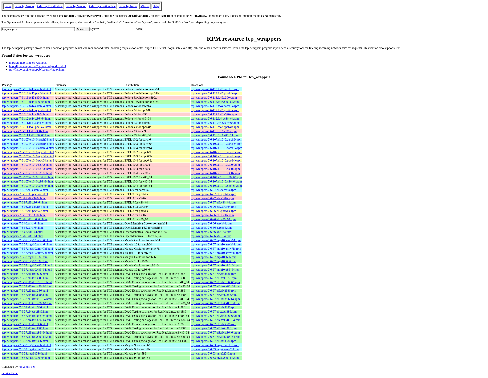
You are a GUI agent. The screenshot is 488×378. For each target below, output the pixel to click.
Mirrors (144, 6)
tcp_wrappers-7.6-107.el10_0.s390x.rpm (215, 164)
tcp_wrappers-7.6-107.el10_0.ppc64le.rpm (216, 152)
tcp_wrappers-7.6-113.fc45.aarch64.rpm (215, 89)
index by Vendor (76, 6)
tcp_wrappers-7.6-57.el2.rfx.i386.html (25, 341)
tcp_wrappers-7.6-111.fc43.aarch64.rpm (215, 122)
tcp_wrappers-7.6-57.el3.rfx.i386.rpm (213, 324)
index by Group (24, 6)
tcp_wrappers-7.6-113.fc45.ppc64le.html (26, 93)
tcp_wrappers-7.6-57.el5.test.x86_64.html (27, 303)
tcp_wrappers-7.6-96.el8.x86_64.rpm (213, 219)
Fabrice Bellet (10, 373)
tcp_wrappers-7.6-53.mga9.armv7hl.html (26, 349)
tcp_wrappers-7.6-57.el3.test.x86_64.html (27, 336)
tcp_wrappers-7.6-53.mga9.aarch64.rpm (215, 345)
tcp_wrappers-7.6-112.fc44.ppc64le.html (26, 110)
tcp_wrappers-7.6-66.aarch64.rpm (211, 223)
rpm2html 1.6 (26, 366)
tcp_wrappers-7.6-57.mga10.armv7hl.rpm (216, 248)
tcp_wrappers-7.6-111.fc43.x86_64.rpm (214, 135)
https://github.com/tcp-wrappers (28, 62)
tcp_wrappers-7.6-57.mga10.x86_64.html (27, 265)
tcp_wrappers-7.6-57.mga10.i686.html (25, 257)
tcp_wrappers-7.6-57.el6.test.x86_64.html (27, 286)
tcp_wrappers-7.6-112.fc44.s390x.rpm (214, 114)
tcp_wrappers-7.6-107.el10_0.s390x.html (27, 164)
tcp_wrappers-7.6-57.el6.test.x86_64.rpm (215, 286)
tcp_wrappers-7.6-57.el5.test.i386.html (25, 294)
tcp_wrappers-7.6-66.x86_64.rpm (211, 231)
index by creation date (102, 6)
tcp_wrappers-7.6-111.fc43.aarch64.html (26, 122)
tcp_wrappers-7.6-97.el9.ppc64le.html (25, 194)
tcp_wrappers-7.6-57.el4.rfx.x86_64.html (27, 315)
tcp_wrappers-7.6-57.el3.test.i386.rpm (214, 328)
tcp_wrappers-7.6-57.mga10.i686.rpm (213, 257)
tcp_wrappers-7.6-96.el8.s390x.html (24, 215)
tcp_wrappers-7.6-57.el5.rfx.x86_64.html (27, 299)
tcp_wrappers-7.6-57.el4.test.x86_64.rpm (215, 320)
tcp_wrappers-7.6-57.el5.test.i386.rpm (214, 294)
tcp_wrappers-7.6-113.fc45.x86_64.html (26, 101)
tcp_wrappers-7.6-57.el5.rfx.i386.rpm (213, 290)
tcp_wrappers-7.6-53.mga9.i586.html (24, 353)
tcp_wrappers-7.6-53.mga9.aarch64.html (26, 345)
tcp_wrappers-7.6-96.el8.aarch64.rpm (213, 206)
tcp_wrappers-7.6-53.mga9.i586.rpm (213, 353)
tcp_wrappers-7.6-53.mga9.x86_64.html (26, 357)
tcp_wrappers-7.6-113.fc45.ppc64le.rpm (215, 93)
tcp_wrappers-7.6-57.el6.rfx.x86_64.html (27, 282)
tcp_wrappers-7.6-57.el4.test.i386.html (25, 311)
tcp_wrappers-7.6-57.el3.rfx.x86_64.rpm (215, 332)
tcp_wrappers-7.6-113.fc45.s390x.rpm (214, 97)
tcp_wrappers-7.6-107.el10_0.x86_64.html (28, 177)
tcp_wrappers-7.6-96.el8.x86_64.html (24, 219)
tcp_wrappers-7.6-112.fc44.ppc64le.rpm (215, 110)
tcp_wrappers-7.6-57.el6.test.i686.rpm (214, 278)
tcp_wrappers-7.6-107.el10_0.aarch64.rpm (216, 139)
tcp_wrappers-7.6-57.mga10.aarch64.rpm (216, 240)
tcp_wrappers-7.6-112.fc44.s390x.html (25, 114)
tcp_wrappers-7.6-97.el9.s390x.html (24, 198)
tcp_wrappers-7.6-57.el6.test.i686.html (25, 278)
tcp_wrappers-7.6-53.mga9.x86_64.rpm (215, 357)
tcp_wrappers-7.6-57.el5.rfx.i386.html (25, 290)
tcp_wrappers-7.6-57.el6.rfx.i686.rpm (213, 273)
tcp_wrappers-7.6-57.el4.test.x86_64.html (27, 320)
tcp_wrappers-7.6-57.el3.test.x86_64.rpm (215, 336)
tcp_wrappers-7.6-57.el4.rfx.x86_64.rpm (215, 315)
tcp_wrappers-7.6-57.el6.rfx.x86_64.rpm (215, 282)
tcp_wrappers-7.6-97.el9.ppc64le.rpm (213, 194)
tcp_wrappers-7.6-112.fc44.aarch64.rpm (215, 106)
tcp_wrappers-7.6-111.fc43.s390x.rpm (214, 131)
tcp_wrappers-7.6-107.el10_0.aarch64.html (28, 139)
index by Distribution (50, 6)
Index (8, 6)
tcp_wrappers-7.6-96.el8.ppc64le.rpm (213, 210)
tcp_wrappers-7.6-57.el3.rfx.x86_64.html (27, 332)
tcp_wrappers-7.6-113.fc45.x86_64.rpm (215, 101)
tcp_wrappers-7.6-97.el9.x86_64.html (24, 202)
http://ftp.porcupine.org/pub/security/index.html (37, 66)
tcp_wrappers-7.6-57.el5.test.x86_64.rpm (215, 303)
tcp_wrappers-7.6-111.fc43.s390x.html (25, 131)
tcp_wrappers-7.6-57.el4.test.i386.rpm (214, 311)
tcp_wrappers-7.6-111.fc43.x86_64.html (26, 135)
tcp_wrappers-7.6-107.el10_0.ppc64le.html (28, 152)
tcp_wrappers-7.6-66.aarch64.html (22, 223)
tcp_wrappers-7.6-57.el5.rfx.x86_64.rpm (215, 299)
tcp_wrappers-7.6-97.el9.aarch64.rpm (213, 189)
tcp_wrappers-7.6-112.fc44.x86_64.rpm (215, 118)
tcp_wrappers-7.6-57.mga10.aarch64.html (27, 240)
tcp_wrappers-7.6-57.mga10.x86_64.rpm (215, 265)
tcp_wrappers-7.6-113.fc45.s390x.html (25, 97)
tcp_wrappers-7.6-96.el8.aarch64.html (25, 206)
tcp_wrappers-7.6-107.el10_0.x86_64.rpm (216, 177)
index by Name (128, 6)
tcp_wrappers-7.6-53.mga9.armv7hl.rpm (215, 349)
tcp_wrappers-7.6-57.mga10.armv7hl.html (27, 248)
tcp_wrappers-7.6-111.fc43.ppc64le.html (26, 127)
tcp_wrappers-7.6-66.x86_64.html (22, 231)
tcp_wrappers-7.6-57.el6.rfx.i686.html (25, 273)
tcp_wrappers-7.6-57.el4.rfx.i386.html (25, 307)
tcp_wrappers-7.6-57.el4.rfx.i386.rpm (213, 307)
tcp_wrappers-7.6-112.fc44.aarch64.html (26, 106)
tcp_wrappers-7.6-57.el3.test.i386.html (25, 328)
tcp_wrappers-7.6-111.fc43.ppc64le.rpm (215, 127)
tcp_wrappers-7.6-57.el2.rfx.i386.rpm (213, 341)
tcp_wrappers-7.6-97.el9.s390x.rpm (212, 198)
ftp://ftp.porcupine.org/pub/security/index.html (36, 69)
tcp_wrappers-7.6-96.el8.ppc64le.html (25, 210)
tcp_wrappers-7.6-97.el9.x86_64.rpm (213, 202)
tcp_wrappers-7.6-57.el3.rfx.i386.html (25, 324)
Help (156, 6)
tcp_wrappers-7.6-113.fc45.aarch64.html (26, 89)
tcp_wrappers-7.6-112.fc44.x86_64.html (26, 118)
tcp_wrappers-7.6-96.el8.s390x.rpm (212, 215)
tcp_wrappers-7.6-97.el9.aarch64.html (25, 189)
